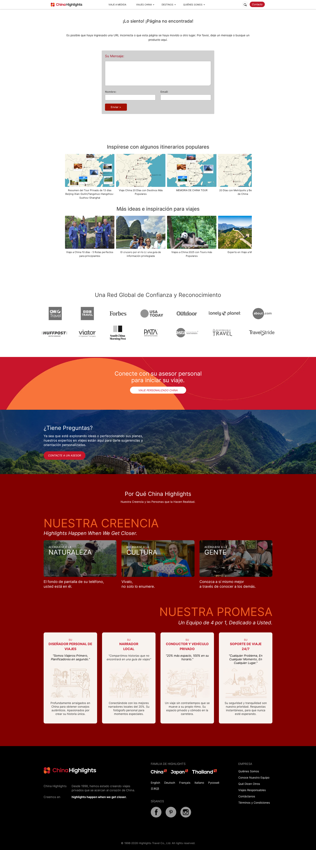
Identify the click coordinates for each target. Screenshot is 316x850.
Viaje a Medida (117, 4)
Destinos (167, 4)
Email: (164, 91)
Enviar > (116, 107)
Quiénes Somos (192, 4)
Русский (213, 782)
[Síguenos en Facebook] (156, 816)
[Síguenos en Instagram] (185, 816)
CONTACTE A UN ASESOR (64, 455)
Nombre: (110, 91)
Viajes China (144, 4)
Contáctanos (246, 796)
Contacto (257, 4)
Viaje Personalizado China (158, 390)
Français (184, 782)
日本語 (155, 788)
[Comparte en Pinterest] (171, 816)
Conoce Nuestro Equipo (253, 777)
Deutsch (169, 782)
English (155, 782)
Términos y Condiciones (254, 802)
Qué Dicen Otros (249, 784)
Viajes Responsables (252, 790)
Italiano (199, 782)
